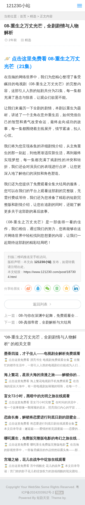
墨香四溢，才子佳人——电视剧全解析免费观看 (42, 353)
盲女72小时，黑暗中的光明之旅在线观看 (37, 396)
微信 (47, 288)
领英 (76, 288)
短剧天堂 (43, 498)
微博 (28, 288)
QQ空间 (66, 288)
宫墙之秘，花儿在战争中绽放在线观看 (35, 459)
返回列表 (40, 304)
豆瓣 (56, 288)
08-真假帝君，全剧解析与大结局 (45, 322)
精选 (33, 16)
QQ (37, 288)
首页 (23, 16)
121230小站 (18, 5)
